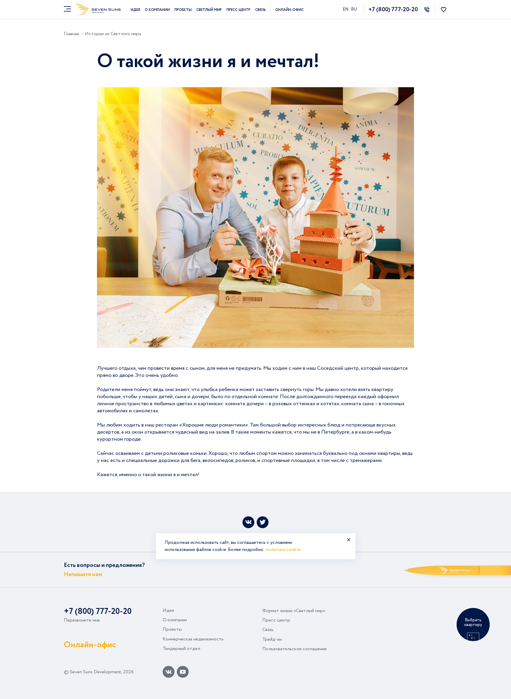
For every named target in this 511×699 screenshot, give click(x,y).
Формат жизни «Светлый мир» (293, 610)
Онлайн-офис (289, 9)
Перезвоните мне (82, 620)
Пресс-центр (238, 9)
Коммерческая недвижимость (193, 639)
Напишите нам (83, 574)
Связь (260, 9)
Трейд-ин (272, 639)
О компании (157, 9)
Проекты (183, 9)
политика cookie (283, 549)
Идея (135, 9)
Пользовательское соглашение (294, 649)
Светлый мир (209, 9)
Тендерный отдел (181, 648)
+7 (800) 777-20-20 (393, 9)
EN (346, 9)
